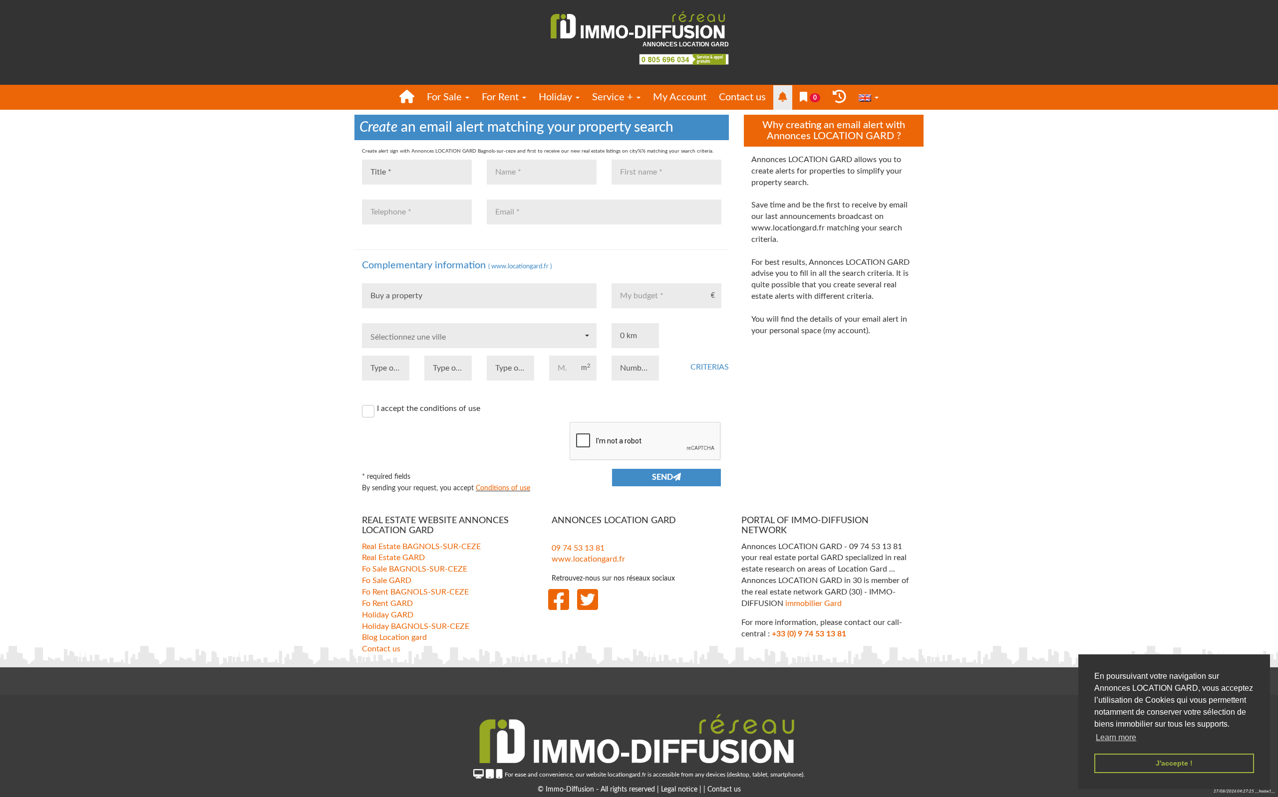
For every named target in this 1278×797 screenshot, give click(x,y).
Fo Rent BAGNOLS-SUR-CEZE (415, 592)
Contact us (742, 97)
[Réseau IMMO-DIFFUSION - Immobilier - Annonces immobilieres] (639, 736)
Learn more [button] (1116, 737)
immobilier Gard (813, 603)
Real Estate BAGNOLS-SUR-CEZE (421, 546)
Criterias (704, 367)
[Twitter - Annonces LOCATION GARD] (587, 600)
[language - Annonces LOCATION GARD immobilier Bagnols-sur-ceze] (869, 97)
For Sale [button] (445, 97)
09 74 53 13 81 (578, 548)
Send (662, 477)
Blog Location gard (394, 637)
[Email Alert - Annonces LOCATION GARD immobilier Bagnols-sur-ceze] (782, 97)
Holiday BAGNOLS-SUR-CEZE (415, 626)
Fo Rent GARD (387, 603)
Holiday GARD (387, 614)
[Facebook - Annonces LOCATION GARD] (558, 600)
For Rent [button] (501, 97)
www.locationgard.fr (588, 559)
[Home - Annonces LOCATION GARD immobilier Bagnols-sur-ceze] (406, 97)
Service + (614, 97)
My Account (679, 97)
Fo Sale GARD (386, 581)
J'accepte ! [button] (1174, 763)
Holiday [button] (557, 97)
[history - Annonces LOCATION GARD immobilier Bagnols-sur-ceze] (839, 97)
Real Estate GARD (393, 558)
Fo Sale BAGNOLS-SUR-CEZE (414, 569)
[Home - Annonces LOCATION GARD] (639, 25)
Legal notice (680, 789)
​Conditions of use (503, 488)
